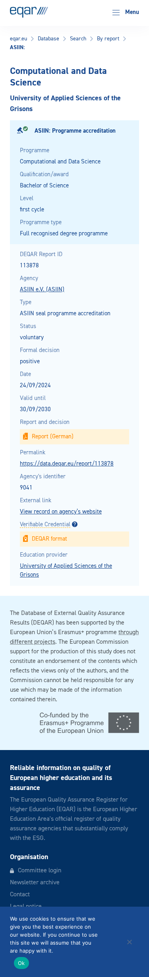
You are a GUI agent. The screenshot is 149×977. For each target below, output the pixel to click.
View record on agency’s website (61, 512)
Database (48, 39)
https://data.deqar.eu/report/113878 (67, 464)
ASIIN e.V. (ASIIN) (42, 290)
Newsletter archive (35, 882)
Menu (131, 12)
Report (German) (53, 437)
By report (108, 39)
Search (78, 39)
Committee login (39, 871)
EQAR (29, 12)
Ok (21, 963)
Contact (20, 894)
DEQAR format (49, 539)
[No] (129, 942)
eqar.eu (18, 39)
